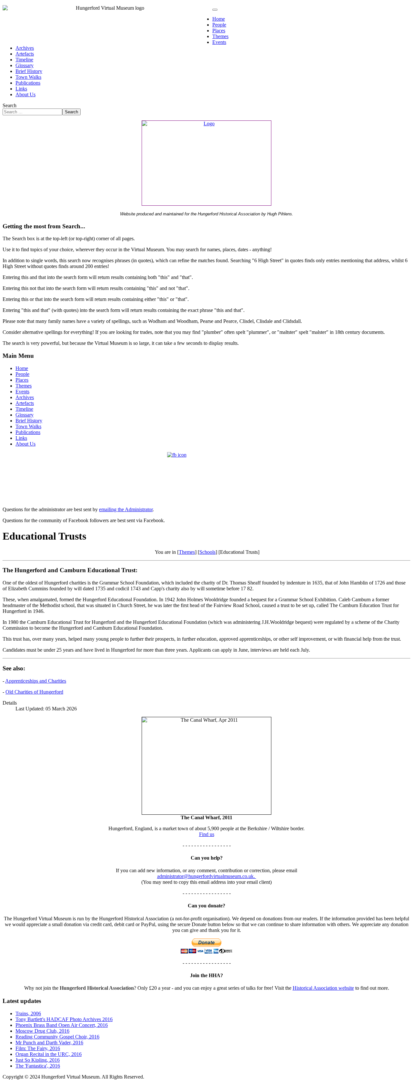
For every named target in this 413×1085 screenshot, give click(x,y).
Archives (24, 48)
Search (9, 105)
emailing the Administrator (126, 509)
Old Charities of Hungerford (34, 692)
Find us (206, 834)
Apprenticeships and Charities (35, 681)
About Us (25, 94)
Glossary (24, 65)
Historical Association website (323, 988)
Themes (220, 36)
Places (218, 30)
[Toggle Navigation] (214, 10)
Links (21, 88)
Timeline (24, 59)
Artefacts (24, 54)
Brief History (28, 71)
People (219, 24)
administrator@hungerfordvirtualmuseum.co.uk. (206, 876)
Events (219, 42)
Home (218, 19)
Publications (27, 83)
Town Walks (28, 77)
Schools (207, 552)
